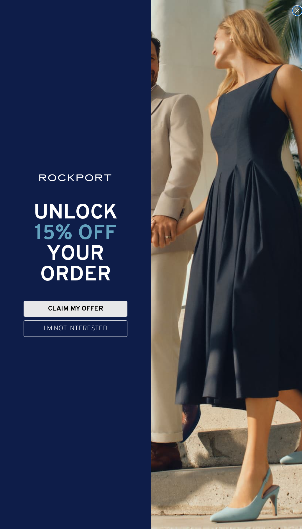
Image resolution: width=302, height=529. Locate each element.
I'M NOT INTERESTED (75, 328)
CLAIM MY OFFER (75, 309)
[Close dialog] (297, 10)
